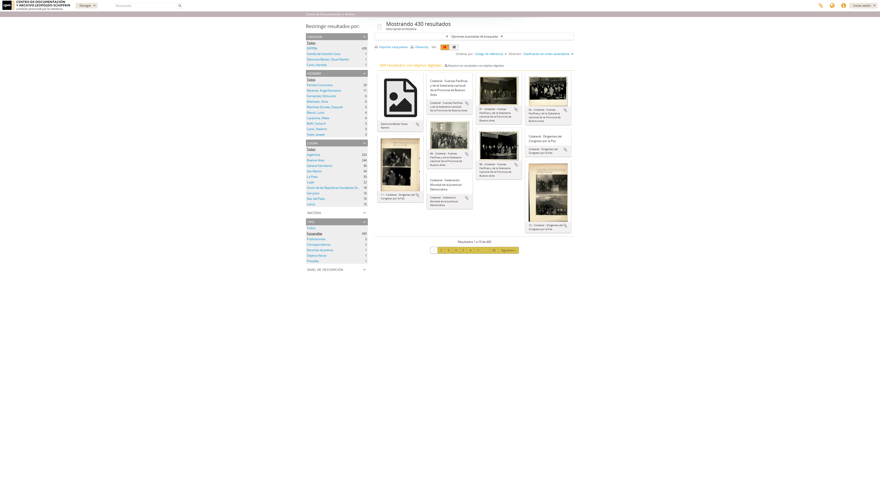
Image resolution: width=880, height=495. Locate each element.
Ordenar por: (464, 54)
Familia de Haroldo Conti (324, 54)
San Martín (314, 171)
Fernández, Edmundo (321, 96)
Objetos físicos (317, 255)
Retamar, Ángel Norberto (324, 90)
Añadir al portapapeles (417, 124)
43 (493, 250)
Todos (311, 43)
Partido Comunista (320, 85)
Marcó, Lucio (315, 112)
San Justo (313, 193)
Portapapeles (820, 5)
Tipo (310, 221)
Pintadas (313, 261)
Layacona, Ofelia (318, 118)
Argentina (313, 155)
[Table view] (454, 47)
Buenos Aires (315, 160)
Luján (310, 182)
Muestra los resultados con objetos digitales (475, 66)
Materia (314, 212)
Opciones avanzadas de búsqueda (474, 36)
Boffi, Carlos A (316, 123)
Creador (314, 36)
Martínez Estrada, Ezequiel (325, 107)
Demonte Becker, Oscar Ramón (328, 59)
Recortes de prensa (320, 250)
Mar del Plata (316, 199)
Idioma (832, 5)
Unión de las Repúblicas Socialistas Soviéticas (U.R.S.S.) (343, 188)
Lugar (312, 143)
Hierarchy (422, 47)
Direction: (515, 54)
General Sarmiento (319, 166)
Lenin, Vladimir (317, 129)
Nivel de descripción (325, 269)
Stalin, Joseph (316, 134)
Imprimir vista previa (393, 47)
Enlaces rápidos (843, 5)
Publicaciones (316, 239)
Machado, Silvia (317, 101)
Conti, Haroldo (317, 65)
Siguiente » (508, 250)
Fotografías (314, 233)
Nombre (314, 73)
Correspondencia (318, 244)
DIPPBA (312, 48)
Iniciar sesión (862, 5)
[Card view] (444, 47)
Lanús (311, 204)
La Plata (312, 177)
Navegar (85, 5)
